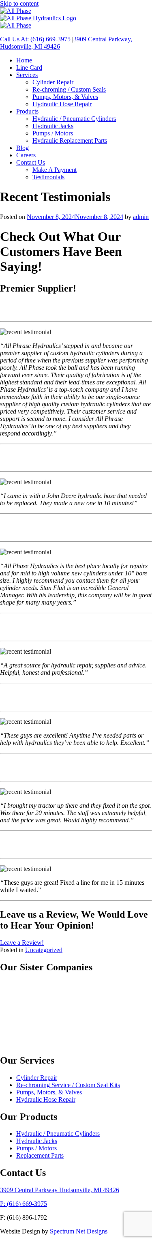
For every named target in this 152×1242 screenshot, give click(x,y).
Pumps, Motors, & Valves (49, 1092)
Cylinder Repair (36, 1077)
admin (141, 216)
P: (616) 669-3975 (23, 1204)
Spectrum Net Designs (78, 1231)
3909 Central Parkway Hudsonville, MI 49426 (59, 1190)
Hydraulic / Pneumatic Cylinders (58, 1133)
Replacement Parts (40, 1155)
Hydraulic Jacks (36, 1141)
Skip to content (19, 3)
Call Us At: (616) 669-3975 (36, 39)
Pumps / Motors (36, 1148)
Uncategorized (43, 949)
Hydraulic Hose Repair (45, 1099)
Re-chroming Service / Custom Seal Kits (68, 1084)
